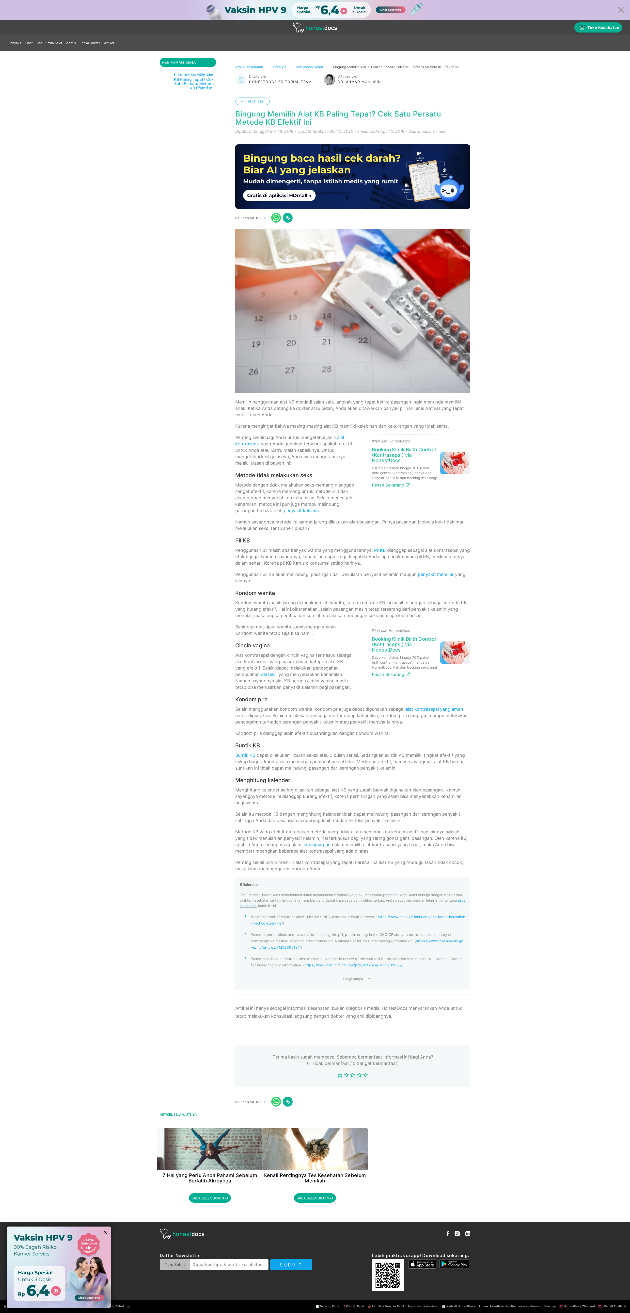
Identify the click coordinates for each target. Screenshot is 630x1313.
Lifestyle (280, 67)
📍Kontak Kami (353, 1306)
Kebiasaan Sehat (310, 67)
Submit (291, 1264)
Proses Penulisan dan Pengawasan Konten (510, 1306)
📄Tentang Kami (327, 1306)
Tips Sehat (175, 1264)
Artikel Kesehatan (249, 67)
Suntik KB (245, 755)
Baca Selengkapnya (209, 1198)
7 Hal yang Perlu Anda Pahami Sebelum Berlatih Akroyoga (209, 1178)
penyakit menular (436, 574)
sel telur (269, 674)
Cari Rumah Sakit (49, 43)
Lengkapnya (353, 978)
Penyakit (14, 43)
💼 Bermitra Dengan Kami (385, 1306)
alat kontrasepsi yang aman (434, 709)
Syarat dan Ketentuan (423, 1306)
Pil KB (380, 550)
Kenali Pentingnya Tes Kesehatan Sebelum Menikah (315, 1178)
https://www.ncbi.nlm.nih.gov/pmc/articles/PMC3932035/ (353, 965)
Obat (29, 43)
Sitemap (550, 1306)
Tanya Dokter (90, 43)
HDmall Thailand (614, 1306)
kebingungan (317, 844)
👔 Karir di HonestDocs (458, 1306)
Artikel (109, 43)
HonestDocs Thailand (579, 1306)
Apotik (71, 43)
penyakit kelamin (301, 510)
